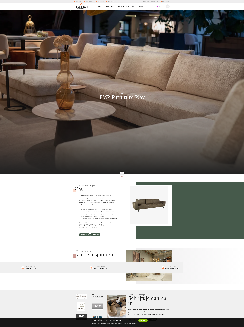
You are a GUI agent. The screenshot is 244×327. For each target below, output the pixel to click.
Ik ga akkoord (143, 320)
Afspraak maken (85, 234)
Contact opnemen (166, 1)
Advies (113, 6)
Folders (141, 6)
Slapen (107, 6)
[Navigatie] (168, 6)
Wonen (100, 6)
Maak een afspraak (155, 1)
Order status (146, 1)
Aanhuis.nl (120, 6)
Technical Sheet (95, 234)
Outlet (134, 6)
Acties (128, 6)
